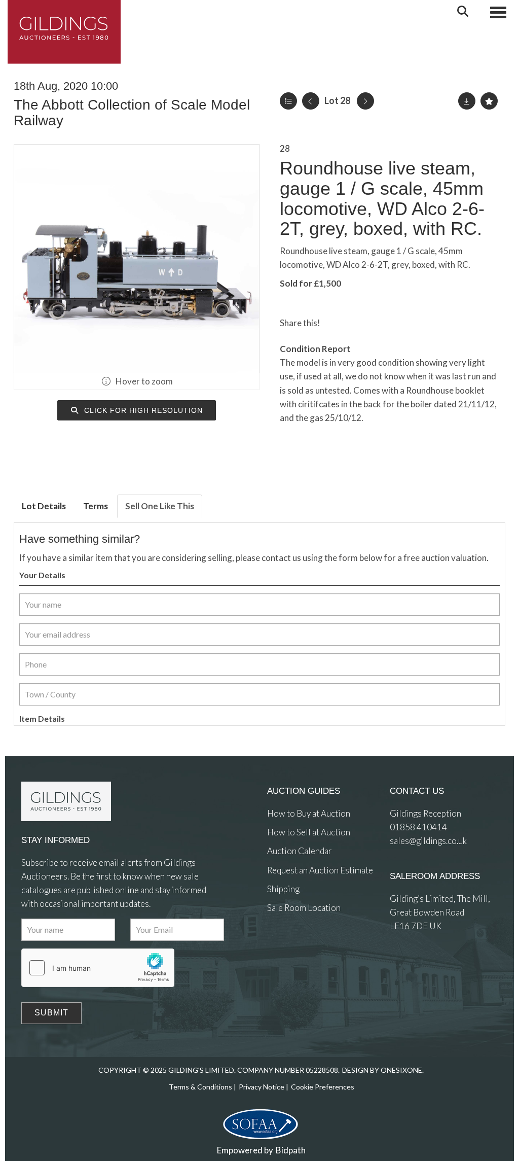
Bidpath (291, 1150)
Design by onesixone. (383, 1070)
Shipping (283, 889)
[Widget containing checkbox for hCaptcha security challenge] (97, 967)
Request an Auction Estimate (320, 870)
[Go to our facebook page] (276, 944)
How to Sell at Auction (308, 832)
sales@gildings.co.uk (428, 840)
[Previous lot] (310, 101)
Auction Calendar (299, 851)
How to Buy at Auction (308, 813)
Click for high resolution (142, 410)
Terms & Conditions (200, 1086)
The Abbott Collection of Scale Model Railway (132, 112)
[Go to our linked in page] (297, 944)
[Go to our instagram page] (377, 323)
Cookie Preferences (322, 1086)
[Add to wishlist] (489, 101)
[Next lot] (365, 101)
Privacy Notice (261, 1086)
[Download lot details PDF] (466, 101)
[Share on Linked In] (357, 323)
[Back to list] (288, 101)
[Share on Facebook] (336, 323)
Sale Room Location (304, 907)
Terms (95, 506)
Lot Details (44, 506)
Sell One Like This (159, 506)
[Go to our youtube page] (317, 944)
